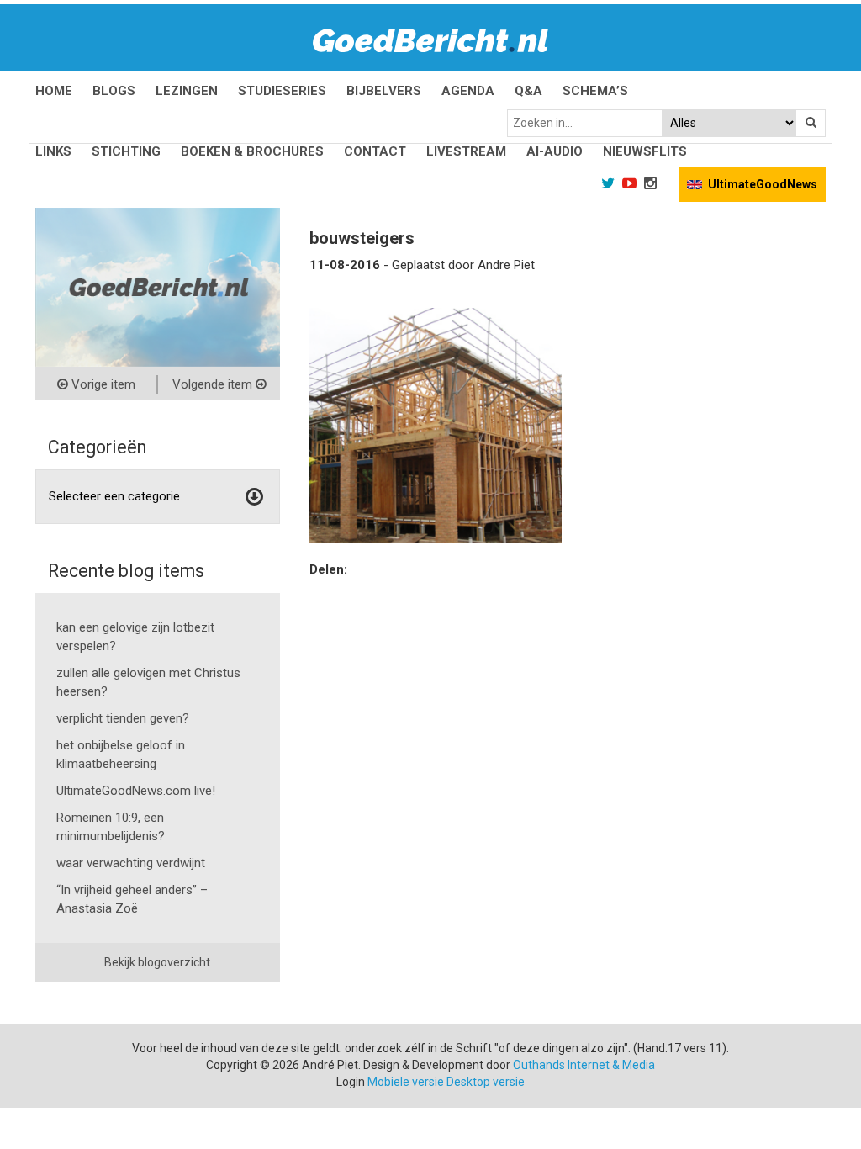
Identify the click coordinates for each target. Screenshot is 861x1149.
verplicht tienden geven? (122, 718)
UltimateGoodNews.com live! (135, 790)
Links (53, 151)
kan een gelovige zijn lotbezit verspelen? (135, 637)
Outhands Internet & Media (584, 1065)
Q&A (528, 90)
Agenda (467, 90)
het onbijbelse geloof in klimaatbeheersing (120, 754)
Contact (375, 151)
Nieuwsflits (645, 151)
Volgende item (214, 384)
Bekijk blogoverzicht (157, 962)
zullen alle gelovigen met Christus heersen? (148, 682)
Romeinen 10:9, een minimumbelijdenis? (110, 827)
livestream (466, 151)
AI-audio (554, 151)
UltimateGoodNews (762, 184)
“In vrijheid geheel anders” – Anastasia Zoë (132, 899)
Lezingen (187, 90)
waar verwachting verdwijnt (130, 863)
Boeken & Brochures (252, 151)
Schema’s (595, 90)
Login (350, 1081)
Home (53, 90)
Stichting (126, 151)
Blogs (113, 90)
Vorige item (101, 384)
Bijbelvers (383, 90)
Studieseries (282, 90)
